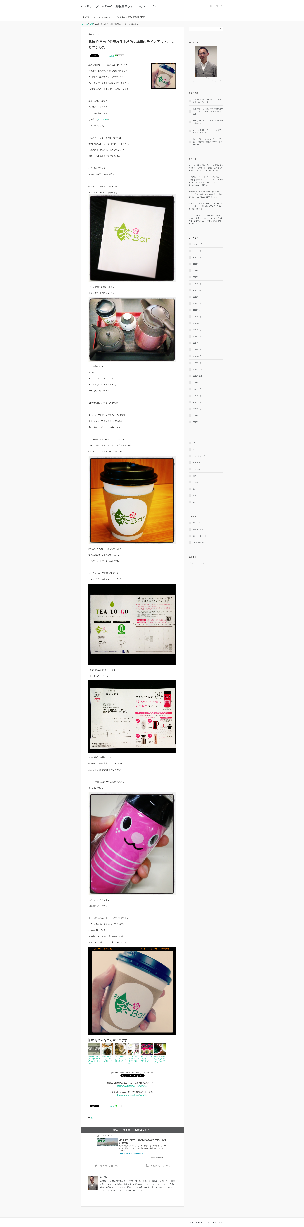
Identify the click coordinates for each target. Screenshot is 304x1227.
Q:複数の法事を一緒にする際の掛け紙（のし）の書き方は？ (94, 1060)
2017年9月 (197, 330)
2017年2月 (197, 356)
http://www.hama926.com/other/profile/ (206, 81)
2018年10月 (197, 277)
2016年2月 (197, 415)
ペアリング (197, 462)
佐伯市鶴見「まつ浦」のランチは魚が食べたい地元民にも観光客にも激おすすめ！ (208, 111)
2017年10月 (197, 323)
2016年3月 (197, 409)
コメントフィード (199, 536)
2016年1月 (197, 422)
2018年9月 (197, 284)
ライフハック (198, 469)
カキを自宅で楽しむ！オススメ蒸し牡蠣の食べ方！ (120, 1059)
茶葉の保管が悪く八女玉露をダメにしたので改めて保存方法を (159, 1060)
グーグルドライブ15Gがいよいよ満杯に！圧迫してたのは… (207, 101)
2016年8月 (197, 396)
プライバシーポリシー (197, 563)
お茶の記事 (85, 17)
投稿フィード (198, 529)
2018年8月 (197, 290)
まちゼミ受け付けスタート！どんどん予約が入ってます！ (208, 131)
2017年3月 (197, 350)
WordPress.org (198, 543)
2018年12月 (197, 270)
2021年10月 (197, 244)
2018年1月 (197, 317)
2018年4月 (197, 303)
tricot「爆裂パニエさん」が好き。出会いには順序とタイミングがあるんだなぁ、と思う (206, 182)
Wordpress (197, 443)
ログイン (196, 523)
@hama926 (103, 119)
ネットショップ (199, 456)
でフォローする (108, 1165)
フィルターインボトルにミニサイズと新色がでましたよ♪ (133, 1060)
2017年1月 (197, 363)
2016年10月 (197, 383)
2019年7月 (197, 257)
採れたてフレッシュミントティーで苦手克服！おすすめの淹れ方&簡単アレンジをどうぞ (208, 141)
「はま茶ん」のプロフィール (103, 17)
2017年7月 (197, 336)
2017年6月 (197, 343)
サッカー (196, 449)
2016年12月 (197, 369)
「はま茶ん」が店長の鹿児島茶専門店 (130, 17)
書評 (194, 476)
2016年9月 (197, 389)
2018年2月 (197, 310)
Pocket (111, 56)
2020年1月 (197, 251)
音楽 (194, 495)
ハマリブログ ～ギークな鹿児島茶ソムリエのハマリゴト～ (120, 6)
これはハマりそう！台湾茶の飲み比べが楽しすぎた (107, 1059)
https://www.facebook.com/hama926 (132, 1095)
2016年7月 (197, 402)
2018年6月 (197, 297)
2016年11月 (197, 376)
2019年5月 (197, 264)
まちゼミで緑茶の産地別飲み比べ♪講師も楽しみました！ (146, 1060)
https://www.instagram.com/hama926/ (132, 1086)
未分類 (195, 482)
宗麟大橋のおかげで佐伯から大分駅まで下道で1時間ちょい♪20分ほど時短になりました (206, 220)
